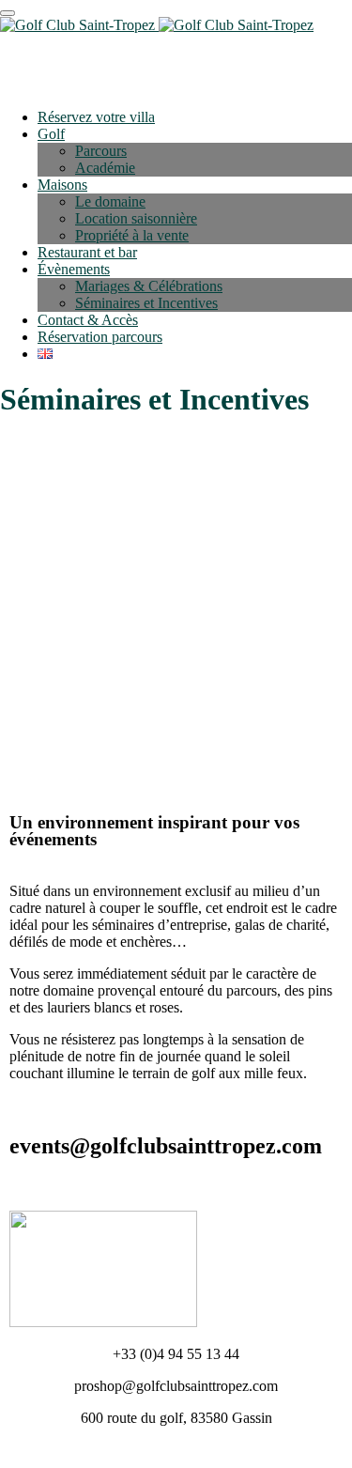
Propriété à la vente (132, 235)
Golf (51, 134)
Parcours (101, 151)
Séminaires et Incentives (146, 303)
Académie (105, 168)
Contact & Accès (88, 320)
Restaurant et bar (87, 252)
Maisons (62, 185)
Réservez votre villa (96, 117)
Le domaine (110, 201)
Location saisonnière (136, 218)
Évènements (74, 269)
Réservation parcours (100, 337)
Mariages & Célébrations (148, 286)
